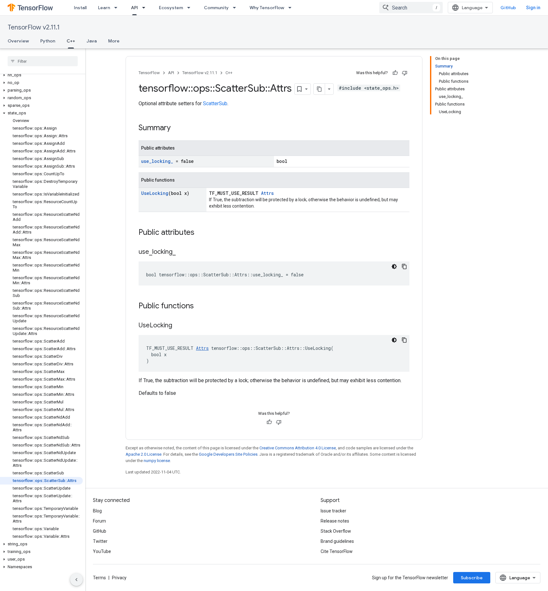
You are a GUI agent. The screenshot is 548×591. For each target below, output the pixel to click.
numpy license (157, 460)
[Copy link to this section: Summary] (177, 128)
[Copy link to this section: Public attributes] (200, 233)
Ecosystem (171, 7)
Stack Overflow (336, 531)
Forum (99, 521)
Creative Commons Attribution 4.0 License (297, 448)
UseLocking (154, 193)
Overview (18, 41)
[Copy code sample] (404, 266)
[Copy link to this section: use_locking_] (182, 252)
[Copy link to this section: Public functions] (200, 306)
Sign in (533, 7)
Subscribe (472, 578)
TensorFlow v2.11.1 (34, 27)
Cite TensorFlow (337, 551)
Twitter (100, 541)
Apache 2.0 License (143, 454)
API (134, 7)
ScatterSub (215, 103)
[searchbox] (43, 61)
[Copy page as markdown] (319, 89)
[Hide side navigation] (76, 579)
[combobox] (411, 7)
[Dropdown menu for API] (145, 7)
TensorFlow (149, 72)
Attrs (267, 193)
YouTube (102, 551)
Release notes (335, 521)
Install (80, 7)
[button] (41, 75)
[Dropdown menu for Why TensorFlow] (291, 7)
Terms (99, 577)
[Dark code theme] (394, 266)
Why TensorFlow (267, 7)
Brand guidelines (337, 541)
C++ (71, 41)
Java (92, 41)
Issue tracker (333, 510)
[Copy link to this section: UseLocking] (178, 326)
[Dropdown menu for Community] (236, 7)
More (114, 41)
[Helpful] (395, 73)
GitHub (508, 7)
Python (47, 41)
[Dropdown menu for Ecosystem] (190, 7)
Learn (104, 7)
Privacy (119, 577)
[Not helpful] (404, 73)
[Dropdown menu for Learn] (117, 7)
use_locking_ (157, 161)
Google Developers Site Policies (228, 454)
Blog (97, 510)
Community (216, 7)
